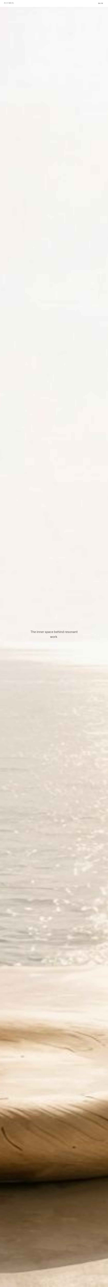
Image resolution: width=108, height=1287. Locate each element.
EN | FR (100, 3)
